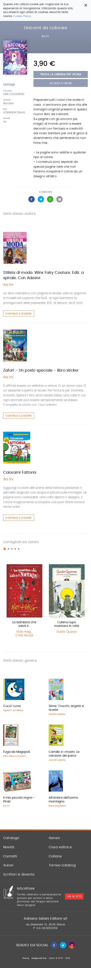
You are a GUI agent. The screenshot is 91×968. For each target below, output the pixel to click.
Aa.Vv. (45, 36)
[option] (24, 601)
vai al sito (74, 896)
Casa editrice (60, 847)
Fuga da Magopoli (16, 751)
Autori (8, 865)
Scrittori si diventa (18, 874)
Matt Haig (24, 631)
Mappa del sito (39, 958)
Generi (54, 838)
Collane (55, 856)
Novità (8, 847)
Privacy (25, 958)
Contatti (10, 856)
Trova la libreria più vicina (60, 74)
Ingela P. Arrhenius (13, 710)
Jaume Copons (57, 760)
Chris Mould (24, 635)
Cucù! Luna (12, 706)
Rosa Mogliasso (57, 806)
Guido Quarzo (67, 631)
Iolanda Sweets (57, 714)
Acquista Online (61, 83)
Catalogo (11, 838)
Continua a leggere (19, 314)
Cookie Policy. (22, 16)
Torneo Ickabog (62, 865)
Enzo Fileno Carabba (14, 756)
